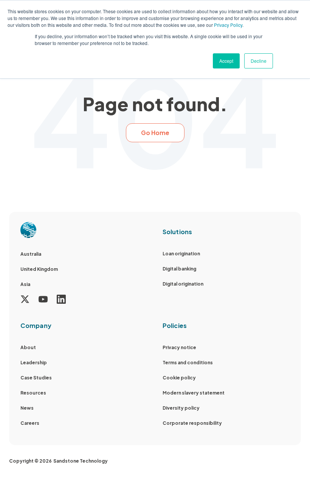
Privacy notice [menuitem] (179, 347)
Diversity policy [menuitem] (181, 408)
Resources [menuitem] (33, 393)
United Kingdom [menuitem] (39, 269)
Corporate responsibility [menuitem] (192, 423)
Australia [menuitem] (30, 254)
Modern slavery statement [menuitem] (194, 393)
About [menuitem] (28, 347)
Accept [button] (226, 60)
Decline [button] (259, 60)
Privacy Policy (228, 25)
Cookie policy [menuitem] (179, 378)
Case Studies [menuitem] (36, 378)
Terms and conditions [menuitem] (188, 362)
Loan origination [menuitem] (181, 253)
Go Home (155, 133)
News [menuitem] (27, 408)
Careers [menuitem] (29, 423)
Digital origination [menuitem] (183, 284)
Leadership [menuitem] (33, 362)
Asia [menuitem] (25, 284)
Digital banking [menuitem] (179, 269)
